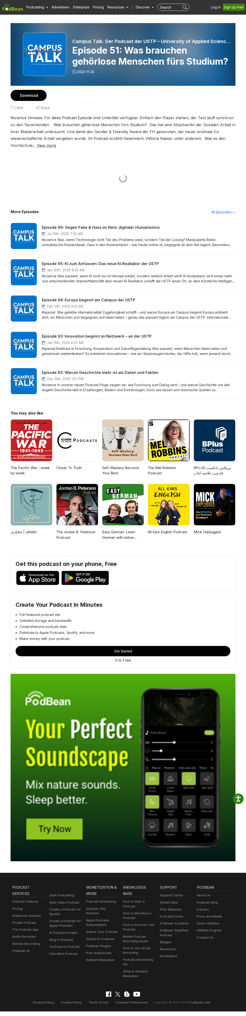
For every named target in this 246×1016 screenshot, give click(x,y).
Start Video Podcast (64, 902)
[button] (37, 7)
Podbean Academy (174, 923)
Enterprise (81, 7)
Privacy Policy (43, 1002)
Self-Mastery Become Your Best (120, 470)
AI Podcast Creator (63, 933)
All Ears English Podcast (167, 532)
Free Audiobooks (98, 953)
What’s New (169, 902)
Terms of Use (98, 1002)
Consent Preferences (132, 1002)
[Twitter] (117, 994)
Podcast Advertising (101, 901)
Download (29, 95)
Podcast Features (25, 901)
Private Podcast (24, 922)
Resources (168, 949)
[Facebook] (108, 994)
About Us (203, 895)
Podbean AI (21, 951)
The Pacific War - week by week (30, 470)
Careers (203, 909)
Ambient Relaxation (100, 960)
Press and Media (209, 916)
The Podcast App (25, 929)
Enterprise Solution (26, 915)
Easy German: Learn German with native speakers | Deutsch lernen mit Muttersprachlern (118, 535)
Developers (168, 956)
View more (46, 145)
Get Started (123, 651)
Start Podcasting (61, 895)
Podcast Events (171, 916)
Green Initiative (208, 923)
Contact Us (205, 937)
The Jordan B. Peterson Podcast (75, 535)
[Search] (185, 7)
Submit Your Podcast (101, 932)
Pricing (98, 7)
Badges (166, 942)
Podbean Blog (207, 902)
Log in (216, 7)
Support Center (171, 895)
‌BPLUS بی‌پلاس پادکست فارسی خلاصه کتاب (212, 470)
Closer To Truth (69, 467)
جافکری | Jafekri (24, 532)
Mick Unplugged (207, 532)
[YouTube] (136, 994)
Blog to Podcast (61, 940)
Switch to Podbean (100, 939)
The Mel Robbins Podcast (162, 470)
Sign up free (234, 7)
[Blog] (126, 994)
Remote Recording (26, 944)
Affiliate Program (209, 930)
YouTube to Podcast (64, 946)
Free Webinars (171, 909)
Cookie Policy (71, 1002)
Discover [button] (143, 7)
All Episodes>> (223, 212)
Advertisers (61, 7)
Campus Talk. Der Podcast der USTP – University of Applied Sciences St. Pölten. (152, 41)
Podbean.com (200, 1002)
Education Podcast (63, 953)
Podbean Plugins (98, 946)
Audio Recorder (24, 936)
